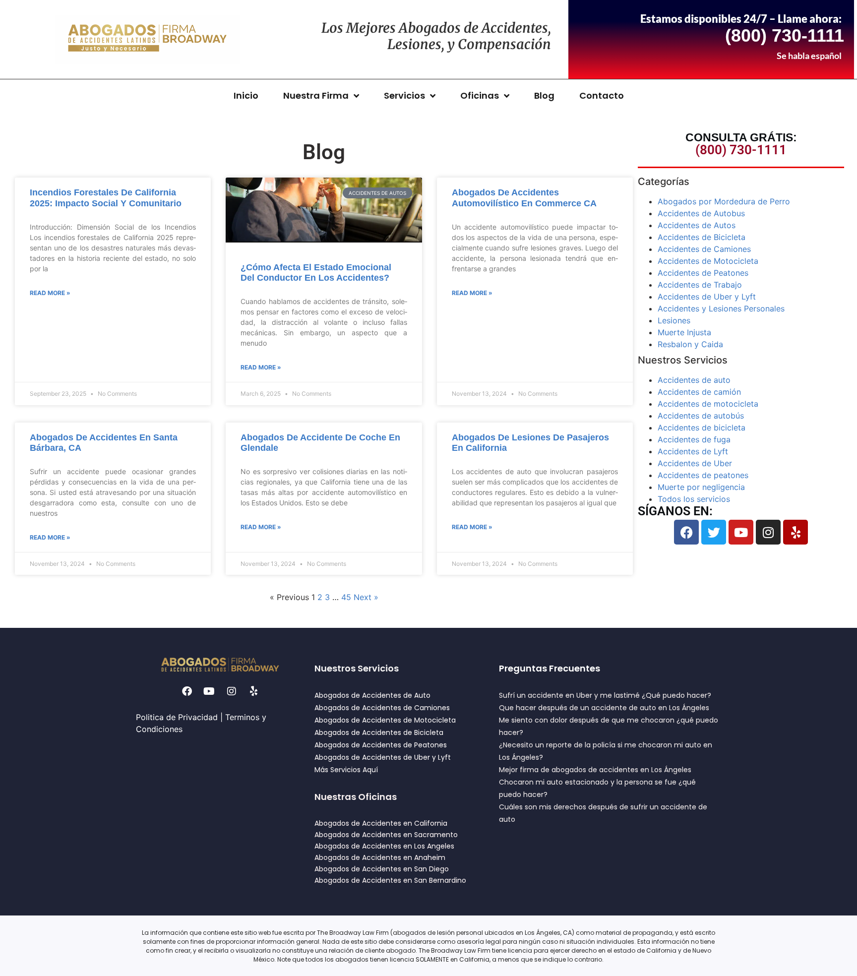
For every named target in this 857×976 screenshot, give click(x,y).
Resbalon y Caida (690, 344)
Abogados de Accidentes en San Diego (381, 869)
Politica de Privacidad (177, 717)
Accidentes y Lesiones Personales (721, 308)
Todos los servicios (694, 499)
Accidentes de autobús (701, 416)
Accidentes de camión (699, 392)
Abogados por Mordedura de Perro (724, 201)
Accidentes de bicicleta (701, 427)
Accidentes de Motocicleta (708, 261)
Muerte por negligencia (701, 487)
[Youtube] (741, 532)
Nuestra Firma (316, 95)
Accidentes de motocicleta (708, 404)
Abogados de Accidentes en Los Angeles (384, 846)
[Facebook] (686, 532)
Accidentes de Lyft (693, 451)
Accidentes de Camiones (704, 249)
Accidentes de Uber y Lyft (707, 297)
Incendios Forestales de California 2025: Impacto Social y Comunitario (106, 197)
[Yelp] (795, 532)
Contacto (601, 95)
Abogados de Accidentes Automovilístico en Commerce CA (524, 197)
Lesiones (674, 320)
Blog (544, 95)
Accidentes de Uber (695, 463)
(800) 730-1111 (741, 149)
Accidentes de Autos (696, 225)
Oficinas (479, 95)
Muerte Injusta (684, 332)
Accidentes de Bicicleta (701, 237)
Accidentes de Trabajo (700, 285)
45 (346, 597)
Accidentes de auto (694, 380)
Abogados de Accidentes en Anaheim (379, 857)
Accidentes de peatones (703, 475)
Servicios (404, 95)
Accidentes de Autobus (701, 213)
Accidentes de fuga (694, 439)
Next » (366, 597)
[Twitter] (713, 532)
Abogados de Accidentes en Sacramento (386, 835)
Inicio (246, 95)
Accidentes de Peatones (703, 273)
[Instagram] (768, 532)
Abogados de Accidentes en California (380, 823)
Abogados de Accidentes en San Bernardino (390, 880)
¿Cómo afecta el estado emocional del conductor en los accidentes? (316, 272)
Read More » (50, 293)
